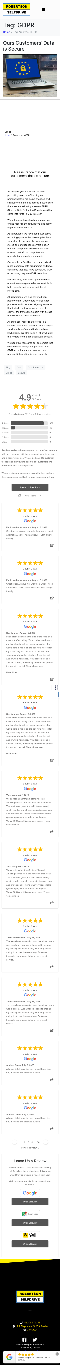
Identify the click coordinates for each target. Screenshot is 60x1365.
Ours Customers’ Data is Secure (28, 46)
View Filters (30, 495)
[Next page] (45, 1142)
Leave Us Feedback (30, 487)
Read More (11, 672)
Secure (21, 372)
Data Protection (35, 367)
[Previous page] (14, 1142)
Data (19, 367)
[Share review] (52, 546)
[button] (43, 9)
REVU (36, 1147)
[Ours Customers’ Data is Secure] (30, 75)
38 (38, 1142)
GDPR (8, 132)
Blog (8, 367)
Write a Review (30, 1201)
